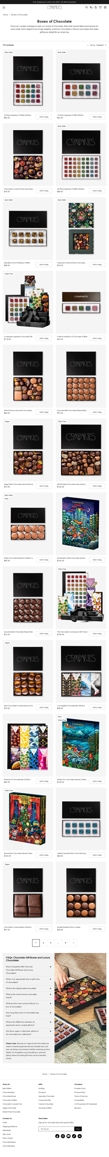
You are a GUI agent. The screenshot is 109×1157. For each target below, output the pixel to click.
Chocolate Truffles (10, 1100)
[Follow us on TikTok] (74, 1136)
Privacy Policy (79, 1092)
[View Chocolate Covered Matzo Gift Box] (28, 892)
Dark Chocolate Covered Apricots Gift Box (19, 706)
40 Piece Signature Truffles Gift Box (70, 189)
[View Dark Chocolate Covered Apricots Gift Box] (28, 671)
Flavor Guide (8, 1138)
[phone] (91, 7)
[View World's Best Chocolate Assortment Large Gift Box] (81, 450)
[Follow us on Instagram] (63, 1136)
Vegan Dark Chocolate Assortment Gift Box (19, 484)
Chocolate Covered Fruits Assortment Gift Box (19, 189)
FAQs (5, 1123)
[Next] (73, 943)
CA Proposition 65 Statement (85, 1104)
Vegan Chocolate (9, 1108)
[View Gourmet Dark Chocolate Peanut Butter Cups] (28, 597)
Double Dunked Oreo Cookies (68, 927)
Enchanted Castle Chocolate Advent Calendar (72, 558)
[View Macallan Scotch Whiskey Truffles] (28, 228)
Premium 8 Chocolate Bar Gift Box (17, 780)
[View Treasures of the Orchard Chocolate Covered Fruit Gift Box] (81, 228)
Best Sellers (7, 1088)
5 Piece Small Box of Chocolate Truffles (72, 337)
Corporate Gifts (45, 1100)
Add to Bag (44, 117)
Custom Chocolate (46, 1104)
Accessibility (79, 1100)
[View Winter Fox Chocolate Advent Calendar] (81, 745)
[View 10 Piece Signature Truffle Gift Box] (81, 80)
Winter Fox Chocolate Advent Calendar (72, 780)
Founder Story (80, 1088)
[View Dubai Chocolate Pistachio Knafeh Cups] (28, 523)
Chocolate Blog (9, 1146)
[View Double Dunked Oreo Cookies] (81, 892)
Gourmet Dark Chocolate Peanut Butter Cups (19, 632)
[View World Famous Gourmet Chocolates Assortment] (28, 376)
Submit (78, 1129)
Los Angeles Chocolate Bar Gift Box (71, 706)
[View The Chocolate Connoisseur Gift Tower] (81, 597)
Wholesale (7, 1130)
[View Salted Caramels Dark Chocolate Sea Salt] (81, 819)
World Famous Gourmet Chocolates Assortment (19, 410)
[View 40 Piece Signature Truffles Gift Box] (81, 154)
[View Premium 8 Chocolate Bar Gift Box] (28, 745)
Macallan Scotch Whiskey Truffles (17, 263)
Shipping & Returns (10, 1126)
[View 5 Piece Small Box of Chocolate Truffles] (81, 302)
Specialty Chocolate (46, 1096)
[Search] (86, 7)
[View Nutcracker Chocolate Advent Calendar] (28, 819)
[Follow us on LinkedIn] (79, 1136)
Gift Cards (7, 1134)
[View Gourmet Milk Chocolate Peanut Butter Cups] (81, 376)
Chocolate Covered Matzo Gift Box (18, 927)
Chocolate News (9, 1142)
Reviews (77, 1108)
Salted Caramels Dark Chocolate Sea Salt (72, 853)
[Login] (96, 7)
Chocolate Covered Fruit (12, 1104)
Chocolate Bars (9, 1092)
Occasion (42, 1092)
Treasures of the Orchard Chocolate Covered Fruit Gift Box (72, 263)
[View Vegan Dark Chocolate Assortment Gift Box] (28, 450)
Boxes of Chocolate (19, 15)
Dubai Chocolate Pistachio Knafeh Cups (19, 558)
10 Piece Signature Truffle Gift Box (70, 115)
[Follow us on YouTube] (68, 1136)
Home (5, 15)
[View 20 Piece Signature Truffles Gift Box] (28, 80)
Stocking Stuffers (45, 1108)
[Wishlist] (100, 7)
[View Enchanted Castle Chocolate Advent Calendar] (81, 523)
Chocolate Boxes (9, 1096)
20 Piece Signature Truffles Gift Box (17, 115)
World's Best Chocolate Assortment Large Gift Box (72, 484)
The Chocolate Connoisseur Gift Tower (72, 632)
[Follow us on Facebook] (57, 1136)
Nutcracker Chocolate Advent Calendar (19, 853)
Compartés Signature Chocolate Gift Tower (19, 337)
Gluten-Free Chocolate (11, 1112)
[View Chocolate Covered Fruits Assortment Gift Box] (28, 154)
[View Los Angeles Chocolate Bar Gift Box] (81, 671)
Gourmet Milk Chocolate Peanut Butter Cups (72, 410)
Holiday (42, 1088)
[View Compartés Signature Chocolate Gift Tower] (28, 302)
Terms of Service (80, 1096)
